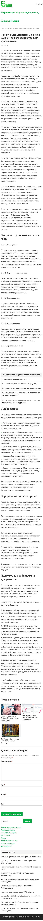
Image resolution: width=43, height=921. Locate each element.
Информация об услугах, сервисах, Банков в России (20, 16)
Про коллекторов (8, 830)
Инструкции (11, 28)
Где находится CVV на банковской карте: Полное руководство (10, 719)
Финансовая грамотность (11, 827)
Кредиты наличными (9, 841)
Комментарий (6, 761)
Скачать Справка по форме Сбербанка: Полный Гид (21, 857)
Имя (3, 785)
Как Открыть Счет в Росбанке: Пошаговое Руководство (29, 718)
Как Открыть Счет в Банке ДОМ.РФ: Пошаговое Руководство (10, 741)
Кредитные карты (8, 844)
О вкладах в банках (8, 833)
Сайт (2, 804)
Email (3, 794)
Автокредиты (6, 846)
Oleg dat (3, 45)
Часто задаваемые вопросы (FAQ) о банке (17, 892)
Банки (3, 838)
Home (4, 28)
